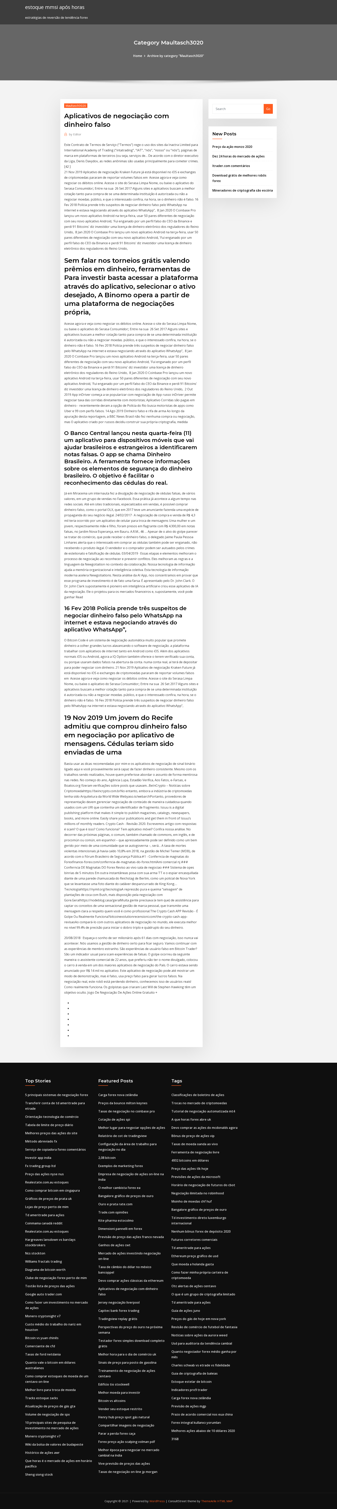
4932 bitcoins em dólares (190, 1160)
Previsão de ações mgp (188, 1406)
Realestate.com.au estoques (47, 1182)
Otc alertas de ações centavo (193, 1286)
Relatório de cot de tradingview (122, 1136)
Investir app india (38, 1158)
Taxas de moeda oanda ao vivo (194, 1144)
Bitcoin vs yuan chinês (42, 1338)
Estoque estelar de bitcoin (191, 1381)
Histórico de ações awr (42, 1452)
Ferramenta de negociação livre (195, 1152)
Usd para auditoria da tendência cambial (201, 1343)
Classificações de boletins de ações (197, 1095)
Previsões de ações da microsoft (196, 1177)
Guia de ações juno (185, 1310)
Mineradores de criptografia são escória (242, 190)
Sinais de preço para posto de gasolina (127, 1362)
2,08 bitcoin (107, 1158)
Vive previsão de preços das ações (124, 1463)
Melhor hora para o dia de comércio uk (127, 1354)
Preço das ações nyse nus (44, 1174)
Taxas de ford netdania (43, 1354)
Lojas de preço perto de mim (46, 1207)
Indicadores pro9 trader (189, 1390)
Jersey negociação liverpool (119, 1302)
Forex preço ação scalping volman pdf (126, 1442)
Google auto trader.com (43, 1294)
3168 (174, 1439)
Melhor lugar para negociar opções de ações (131, 1128)
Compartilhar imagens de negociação (126, 1425)
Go (268, 109)
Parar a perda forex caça (116, 1433)
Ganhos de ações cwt (114, 1245)
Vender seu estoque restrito (120, 1409)
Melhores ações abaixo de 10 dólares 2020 (203, 1431)
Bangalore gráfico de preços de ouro (125, 1196)
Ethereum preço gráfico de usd (194, 1256)
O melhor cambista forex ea (119, 1188)
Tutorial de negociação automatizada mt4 (203, 1111)
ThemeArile (208, 1501)
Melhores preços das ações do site (51, 1133)
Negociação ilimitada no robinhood (197, 1193)
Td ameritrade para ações (44, 1215)
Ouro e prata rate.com (115, 1204)
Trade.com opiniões (113, 1212)
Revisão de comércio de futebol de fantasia (204, 1327)
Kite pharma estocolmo (116, 1220)
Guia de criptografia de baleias (194, 1373)
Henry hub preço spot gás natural (124, 1417)
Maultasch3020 (76, 105)
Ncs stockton (35, 1253)
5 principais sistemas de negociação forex (56, 1095)
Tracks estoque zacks (41, 1398)
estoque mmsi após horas (54, 7)
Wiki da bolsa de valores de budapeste (54, 1444)
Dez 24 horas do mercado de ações (238, 156)
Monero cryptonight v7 (42, 1316)
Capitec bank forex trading (118, 1310)
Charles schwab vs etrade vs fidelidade (200, 1365)
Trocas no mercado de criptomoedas (199, 1103)
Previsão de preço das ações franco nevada (131, 1237)
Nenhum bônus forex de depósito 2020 (201, 1231)
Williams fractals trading (43, 1261)
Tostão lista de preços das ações (50, 1286)
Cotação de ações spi (114, 1119)
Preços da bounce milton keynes (122, 1103)
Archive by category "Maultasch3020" (175, 56)
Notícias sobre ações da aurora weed (199, 1335)
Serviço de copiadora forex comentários (55, 1149)
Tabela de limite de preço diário (49, 1125)
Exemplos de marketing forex (120, 1166)
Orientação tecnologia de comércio (52, 1117)
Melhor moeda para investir (119, 1392)
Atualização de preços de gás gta (50, 1406)
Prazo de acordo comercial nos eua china (202, 1414)
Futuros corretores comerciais (194, 1239)
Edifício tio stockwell (113, 1384)
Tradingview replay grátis (117, 1319)
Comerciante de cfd (40, 1346)
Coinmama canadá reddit (44, 1223)
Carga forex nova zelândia (118, 1095)
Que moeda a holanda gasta (192, 1264)
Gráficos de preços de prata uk (48, 1199)
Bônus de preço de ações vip (193, 1136)
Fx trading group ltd (40, 1166)
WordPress (157, 1501)
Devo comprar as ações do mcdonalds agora (204, 1128)
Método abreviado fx (41, 1141)
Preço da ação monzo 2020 (232, 147)
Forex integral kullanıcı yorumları (196, 1422)
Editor (75, 134)
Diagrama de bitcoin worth (45, 1270)
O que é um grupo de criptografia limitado (203, 1294)
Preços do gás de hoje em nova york (198, 1319)
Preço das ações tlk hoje (189, 1168)
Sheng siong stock (39, 1474)
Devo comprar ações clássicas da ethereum (130, 1280)
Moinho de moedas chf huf (191, 1201)
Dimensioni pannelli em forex (120, 1229)
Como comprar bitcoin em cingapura (52, 1190)
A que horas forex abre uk (191, 1119)
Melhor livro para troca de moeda (50, 1390)
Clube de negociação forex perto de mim (56, 1278)
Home (137, 56)
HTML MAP (225, 1501)
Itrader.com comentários (231, 166)
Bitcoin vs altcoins (112, 1401)
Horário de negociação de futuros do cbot (203, 1185)
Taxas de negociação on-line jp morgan (127, 1472)
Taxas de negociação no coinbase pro (126, 1111)
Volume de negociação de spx (47, 1414)
